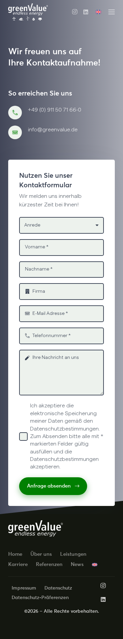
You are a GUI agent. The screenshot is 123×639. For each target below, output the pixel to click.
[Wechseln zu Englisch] (99, 12)
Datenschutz (58, 588)
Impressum (24, 588)
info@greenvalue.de (53, 129)
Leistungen (73, 554)
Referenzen (49, 564)
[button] (111, 12)
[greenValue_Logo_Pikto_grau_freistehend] (28, 11)
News (77, 564)
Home (15, 554)
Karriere (18, 564)
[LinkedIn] (85, 11)
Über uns (41, 554)
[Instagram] (74, 11)
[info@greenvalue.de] (18, 132)
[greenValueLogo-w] (35, 528)
